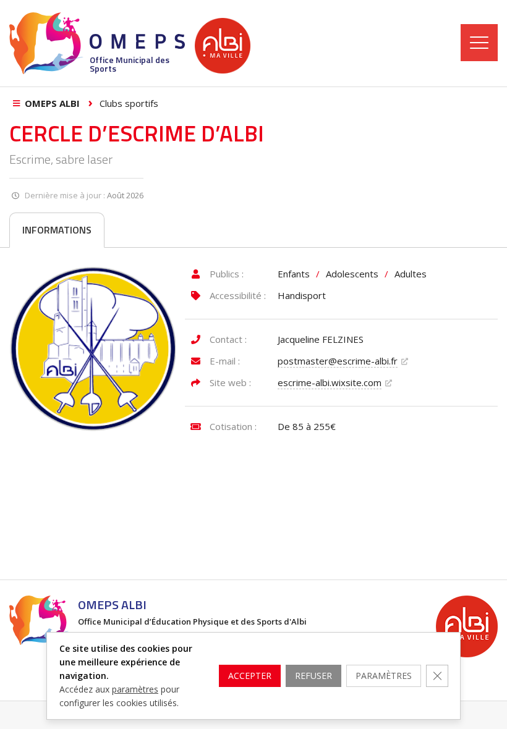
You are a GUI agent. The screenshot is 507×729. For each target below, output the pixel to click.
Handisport (302, 295)
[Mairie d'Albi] (222, 46)
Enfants (294, 274)
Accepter (249, 675)
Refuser (313, 675)
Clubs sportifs (129, 103)
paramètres (135, 689)
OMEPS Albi (52, 103)
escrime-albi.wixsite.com (329, 382)
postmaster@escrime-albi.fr (338, 361)
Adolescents (352, 274)
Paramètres (384, 675)
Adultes (410, 274)
